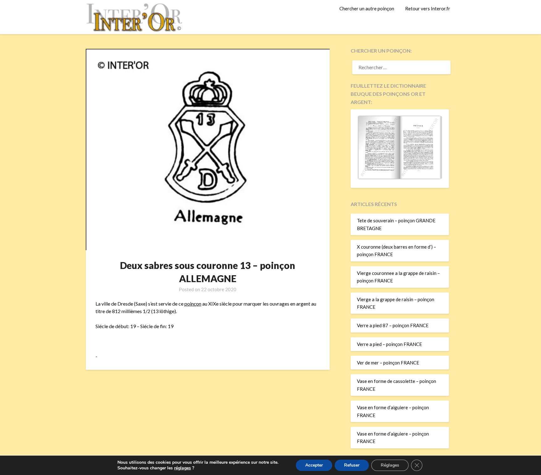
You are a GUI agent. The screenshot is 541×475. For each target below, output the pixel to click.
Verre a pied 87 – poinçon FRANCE (393, 325)
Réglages (390, 465)
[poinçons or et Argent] (400, 177)
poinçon (192, 304)
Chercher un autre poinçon (366, 8)
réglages (182, 468)
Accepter (314, 465)
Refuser (351, 465)
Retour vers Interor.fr (427, 8)
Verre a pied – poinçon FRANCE (389, 344)
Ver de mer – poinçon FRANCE (388, 362)
